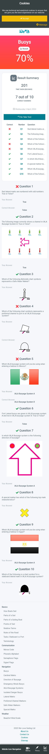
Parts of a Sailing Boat (13, 620)
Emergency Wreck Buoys (14, 684)
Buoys (6, 671)
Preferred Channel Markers (15, 701)
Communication (8, 645)
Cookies (24, 737)
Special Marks (9, 709)
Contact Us (24, 734)
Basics (4, 607)
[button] (24, 34)
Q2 (21, 134)
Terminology (9, 641)
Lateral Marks (9, 697)
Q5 (21, 149)
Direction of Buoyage (12, 679)
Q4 (21, 144)
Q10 (21, 174)
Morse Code (9, 649)
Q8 (21, 164)
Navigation (6, 667)
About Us (24, 731)
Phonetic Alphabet (11, 654)
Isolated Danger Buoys (13, 692)
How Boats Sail (10, 611)
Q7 (21, 159)
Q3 (21, 139)
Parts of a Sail (9, 615)
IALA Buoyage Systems (13, 688)
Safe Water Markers (12, 705)
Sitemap (24, 740)
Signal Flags (9, 662)
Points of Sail (9, 624)
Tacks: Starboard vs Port (14, 637)
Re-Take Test (25, 117)
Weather (5, 714)
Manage (43, 24)
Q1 (21, 129)
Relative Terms (10, 628)
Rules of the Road (11, 632)
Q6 (21, 154)
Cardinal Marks (10, 675)
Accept (25, 19)
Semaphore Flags (11, 658)
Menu (28, 751)
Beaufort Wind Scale (12, 718)
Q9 (21, 169)
